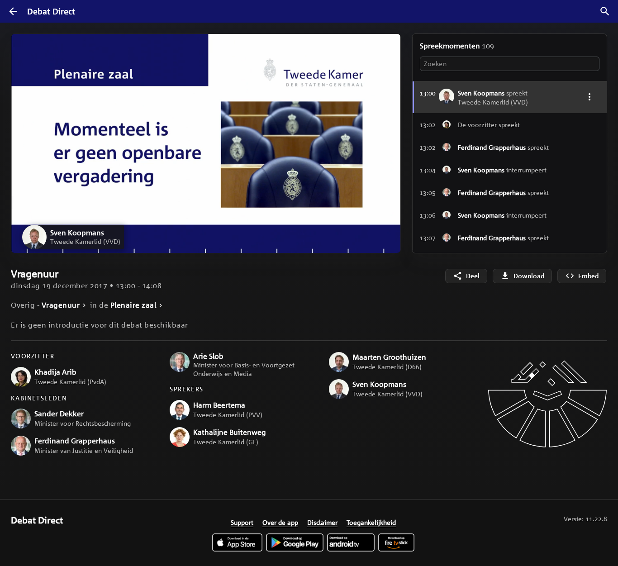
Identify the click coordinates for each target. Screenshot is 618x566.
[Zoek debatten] (604, 11)
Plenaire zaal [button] (133, 305)
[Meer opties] (589, 97)
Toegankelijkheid (371, 522)
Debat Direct (51, 11)
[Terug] (13, 11)
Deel (473, 276)
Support (242, 522)
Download (528, 276)
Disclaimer (322, 522)
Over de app (280, 522)
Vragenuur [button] (61, 305)
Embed (588, 276)
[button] (73, 237)
